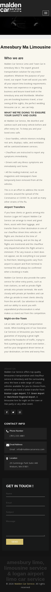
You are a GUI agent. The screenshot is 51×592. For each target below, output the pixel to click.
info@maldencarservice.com (30, 449)
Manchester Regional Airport (21, 397)
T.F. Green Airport (35, 393)
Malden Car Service (24, 583)
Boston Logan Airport (15, 393)
